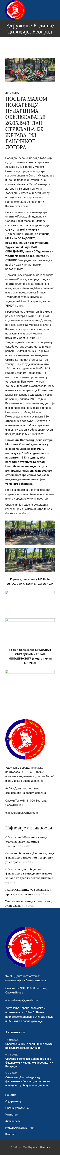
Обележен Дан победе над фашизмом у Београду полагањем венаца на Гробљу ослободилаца (28, 873)
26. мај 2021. (13, 92)
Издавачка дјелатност (20, 1127)
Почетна (10, 1095)
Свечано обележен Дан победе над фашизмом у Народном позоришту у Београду (29, 857)
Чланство (11, 1114)
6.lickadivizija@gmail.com (21, 812)
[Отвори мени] (52, 10)
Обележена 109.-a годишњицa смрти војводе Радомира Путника (26, 841)
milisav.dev (44, 1147)
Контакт (10, 1134)
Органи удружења (17, 1108)
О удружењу (13, 1101)
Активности (12, 1121)
